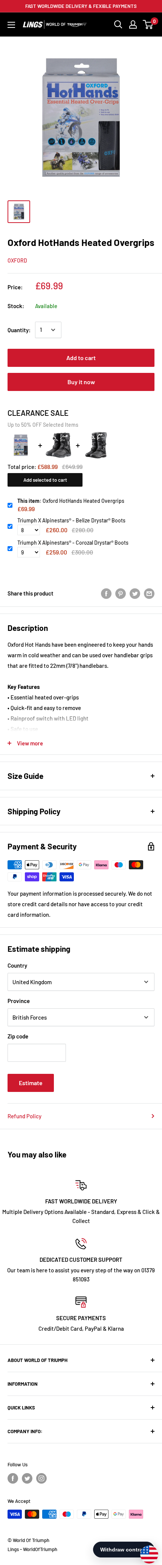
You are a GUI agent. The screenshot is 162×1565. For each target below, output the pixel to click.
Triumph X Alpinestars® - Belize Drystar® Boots (71, 520)
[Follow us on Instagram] (41, 1478)
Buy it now (81, 381)
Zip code (18, 1036)
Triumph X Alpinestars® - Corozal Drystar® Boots (72, 542)
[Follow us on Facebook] (13, 1478)
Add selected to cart (45, 480)
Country (17, 965)
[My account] (133, 24)
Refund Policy (24, 1116)
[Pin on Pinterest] (120, 593)
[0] (148, 24)
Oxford (17, 260)
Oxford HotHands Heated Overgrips (70, 501)
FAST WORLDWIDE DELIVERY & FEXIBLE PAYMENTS (81, 6)
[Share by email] (149, 593)
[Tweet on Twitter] (135, 593)
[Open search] (118, 24)
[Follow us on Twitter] (27, 1478)
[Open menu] (11, 25)
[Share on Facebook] (106, 593)
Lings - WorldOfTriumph (32, 1549)
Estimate (31, 1082)
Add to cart (81, 357)
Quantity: (19, 330)
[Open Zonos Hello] (145, 1550)
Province (19, 1000)
